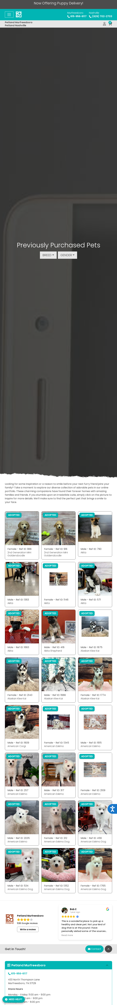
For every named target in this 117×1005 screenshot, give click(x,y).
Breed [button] (47, 255)
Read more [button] (67, 935)
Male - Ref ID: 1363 (18, 599)
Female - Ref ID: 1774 (93, 695)
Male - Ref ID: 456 (91, 838)
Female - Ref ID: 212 (55, 838)
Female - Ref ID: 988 (19, 549)
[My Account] (104, 24)
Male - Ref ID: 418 (54, 647)
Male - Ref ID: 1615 (91, 742)
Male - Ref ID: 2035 (18, 838)
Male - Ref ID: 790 (91, 549)
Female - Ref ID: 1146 (56, 599)
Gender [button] (66, 255)
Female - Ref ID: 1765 (93, 885)
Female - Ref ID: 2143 (19, 695)
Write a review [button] (28, 929)
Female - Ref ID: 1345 (56, 742)
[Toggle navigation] (9, 15)
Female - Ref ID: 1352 (56, 885)
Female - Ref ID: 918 (55, 549)
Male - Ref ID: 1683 (18, 647)
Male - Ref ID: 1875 (91, 647)
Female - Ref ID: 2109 (93, 790)
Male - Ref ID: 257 (17, 790)
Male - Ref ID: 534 (17, 885)
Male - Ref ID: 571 (91, 599)
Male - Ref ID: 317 (54, 790)
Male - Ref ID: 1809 (18, 742)
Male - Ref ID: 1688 (55, 695)
